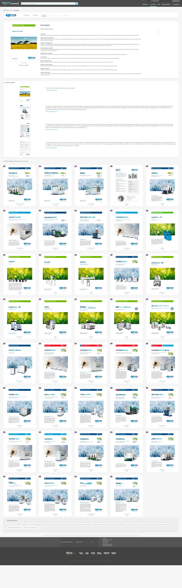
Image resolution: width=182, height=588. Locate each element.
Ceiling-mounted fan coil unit (135, 524)
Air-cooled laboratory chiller (48, 524)
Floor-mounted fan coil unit (164, 524)
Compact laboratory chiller (35, 524)
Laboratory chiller (11, 524)
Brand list (104, 538)
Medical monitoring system (22, 524)
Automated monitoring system (100, 524)
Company (26, 15)
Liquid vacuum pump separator (30, 527)
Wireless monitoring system (86, 524)
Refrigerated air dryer (123, 524)
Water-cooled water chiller (73, 524)
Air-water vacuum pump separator (150, 524)
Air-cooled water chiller (61, 524)
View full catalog (25, 65)
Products (145, 4)
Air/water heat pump (112, 524)
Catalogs (153, 4)
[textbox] (48, 3)
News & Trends (166, 4)
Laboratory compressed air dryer (14, 527)
